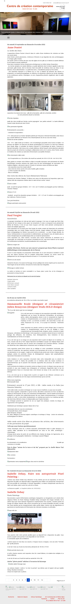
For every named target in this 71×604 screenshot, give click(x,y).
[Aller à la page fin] (48, 580)
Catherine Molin (11, 286)
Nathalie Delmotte (12, 279)
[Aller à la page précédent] (10, 580)
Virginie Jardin (11, 281)
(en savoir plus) (12, 55)
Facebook (44, 598)
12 (42, 580)
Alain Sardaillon (11, 288)
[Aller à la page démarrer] (7, 580)
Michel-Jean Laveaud (13, 283)
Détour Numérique (36, 597)
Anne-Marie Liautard (13, 285)
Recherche (11, 597)
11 (38, 580)
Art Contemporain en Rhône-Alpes (55, 597)
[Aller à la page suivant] (45, 580)
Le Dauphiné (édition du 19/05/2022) (30, 488)
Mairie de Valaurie (22, 597)
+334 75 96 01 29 (47, 3)
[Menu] (8, 37)
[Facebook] (1, 1)
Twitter (52, 598)
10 (34, 580)
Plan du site (61, 598)
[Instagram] (7, 1)
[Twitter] (4, 1)
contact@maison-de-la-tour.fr (61, 3)
